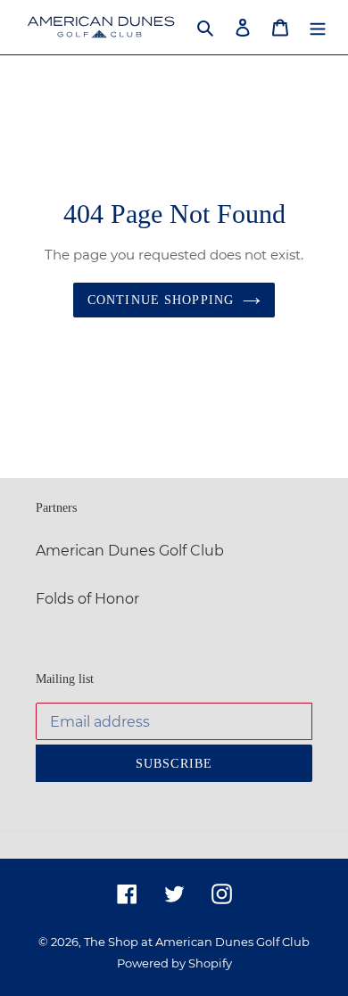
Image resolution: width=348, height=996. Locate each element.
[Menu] (317, 26)
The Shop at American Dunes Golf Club (197, 941)
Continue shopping (160, 300)
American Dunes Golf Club (130, 550)
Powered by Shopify (174, 963)
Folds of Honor (87, 598)
